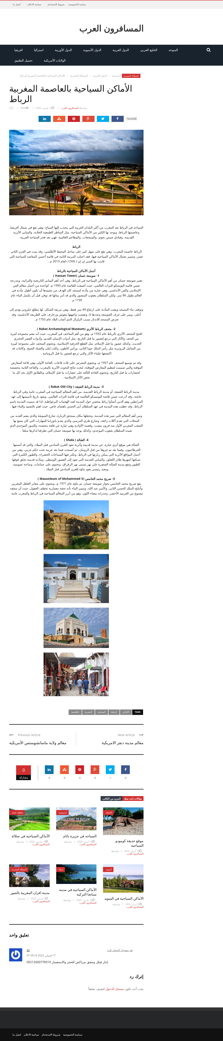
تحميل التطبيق (23, 60)
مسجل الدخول (114, 989)
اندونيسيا (63, 812)
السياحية (101, 711)
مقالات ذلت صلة (133, 798)
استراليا (39, 50)
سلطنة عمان (17, 812)
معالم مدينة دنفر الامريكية (123, 742)
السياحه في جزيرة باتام (79, 835)
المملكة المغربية (131, 75)
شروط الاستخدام (56, 4)
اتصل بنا (17, 4)
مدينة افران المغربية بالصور (30, 892)
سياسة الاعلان (34, 4)
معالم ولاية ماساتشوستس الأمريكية (37, 742)
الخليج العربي (148, 50)
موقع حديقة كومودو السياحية (129, 843)
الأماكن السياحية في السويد (124, 898)
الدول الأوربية (63, 50)
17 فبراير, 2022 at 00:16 (41, 955)
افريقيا (18, 50)
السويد (109, 869)
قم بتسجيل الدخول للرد (120, 950)
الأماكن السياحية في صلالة (31, 835)
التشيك (109, 812)
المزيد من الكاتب (111, 798)
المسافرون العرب (111, 28)
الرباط (114, 711)
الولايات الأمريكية (55, 60)
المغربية (88, 711)
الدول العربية (121, 50)
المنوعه (173, 50)
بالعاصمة (75, 711)
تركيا (61, 869)
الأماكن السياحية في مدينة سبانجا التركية (77, 892)
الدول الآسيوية (92, 50)
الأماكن (126, 711)
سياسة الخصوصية (77, 4)
